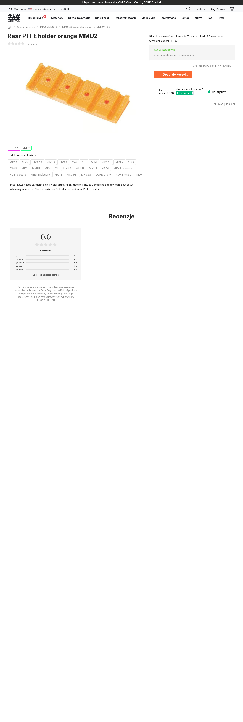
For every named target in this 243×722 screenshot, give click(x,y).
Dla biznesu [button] (102, 17)
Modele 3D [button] (148, 17)
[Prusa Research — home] (14, 18)
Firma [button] (220, 17)
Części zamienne (26, 26)
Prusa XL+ (111, 2)
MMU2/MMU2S (48, 26)
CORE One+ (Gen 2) (130, 2)
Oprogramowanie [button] (125, 17)
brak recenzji (32, 43)
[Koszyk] (232, 9)
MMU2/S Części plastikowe (76, 26)
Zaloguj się (37, 274)
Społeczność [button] (168, 17)
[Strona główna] (10, 27)
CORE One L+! (152, 2)
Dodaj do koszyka (175, 74)
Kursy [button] (198, 17)
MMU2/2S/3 (103, 26)
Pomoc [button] (185, 17)
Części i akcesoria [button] (79, 17)
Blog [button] (209, 17)
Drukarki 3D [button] (37, 17)
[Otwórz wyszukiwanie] (188, 9)
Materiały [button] (57, 17)
